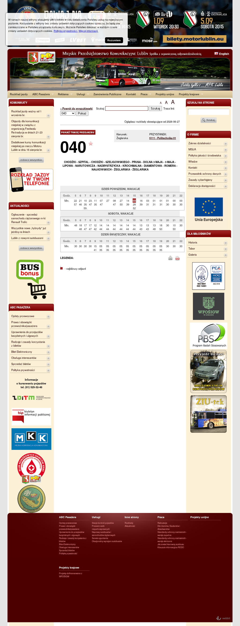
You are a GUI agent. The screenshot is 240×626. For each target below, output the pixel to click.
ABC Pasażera (40, 94)
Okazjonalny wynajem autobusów (107, 541)
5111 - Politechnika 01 (162, 138)
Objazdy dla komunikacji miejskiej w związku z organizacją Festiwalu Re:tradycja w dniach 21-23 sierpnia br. (26, 128)
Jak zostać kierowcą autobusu (171, 544)
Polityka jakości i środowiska (204, 155)
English (224, 54)
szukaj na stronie (200, 102)
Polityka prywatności (23, 370)
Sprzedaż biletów (21, 364)
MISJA (192, 149)
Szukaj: (100, 108)
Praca (142, 94)
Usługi (79, 94)
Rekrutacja (162, 522)
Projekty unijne (165, 94)
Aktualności (130, 525)
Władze (192, 161)
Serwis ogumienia (100, 538)
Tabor (191, 248)
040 (73, 146)
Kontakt (131, 94)
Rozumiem (114, 40)
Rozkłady (129, 522)
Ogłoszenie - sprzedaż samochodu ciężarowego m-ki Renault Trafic (28, 218)
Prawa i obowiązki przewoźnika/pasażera (24, 324)
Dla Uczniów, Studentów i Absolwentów (169, 527)
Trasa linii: (169, 108)
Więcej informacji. (88, 31)
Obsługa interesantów (23, 358)
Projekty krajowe (187, 94)
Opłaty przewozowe (22, 316)
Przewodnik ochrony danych (204, 173)
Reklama (62, 94)
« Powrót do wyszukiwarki (76, 108)
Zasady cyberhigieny (200, 180)
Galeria (192, 254)
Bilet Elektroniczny (21, 351)
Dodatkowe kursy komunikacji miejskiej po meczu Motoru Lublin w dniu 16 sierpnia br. (28, 146)
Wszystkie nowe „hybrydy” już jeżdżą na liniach (28, 230)
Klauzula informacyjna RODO (171, 547)
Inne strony (132, 517)
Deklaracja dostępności (201, 186)
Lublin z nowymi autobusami (27, 238)
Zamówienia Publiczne (107, 94)
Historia (192, 242)
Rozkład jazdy (19, 94)
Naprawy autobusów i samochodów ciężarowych (103, 534)
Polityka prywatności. (66, 31)
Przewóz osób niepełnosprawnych (101, 527)
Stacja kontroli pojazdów (103, 522)
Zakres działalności (199, 143)
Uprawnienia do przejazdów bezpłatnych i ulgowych (27, 334)
